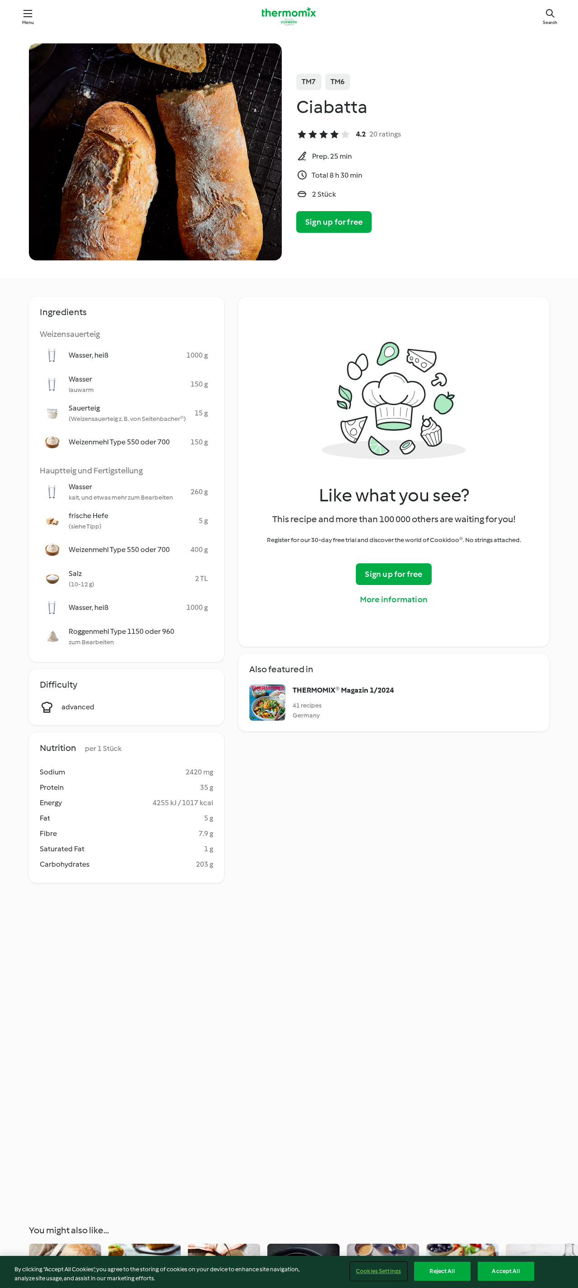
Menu (28, 22)
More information (394, 599)
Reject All (441, 1271)
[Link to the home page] (289, 16)
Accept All (505, 1271)
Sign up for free (334, 222)
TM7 (309, 81)
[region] (289, 1272)
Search (550, 22)
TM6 (338, 81)
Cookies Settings (378, 1271)
